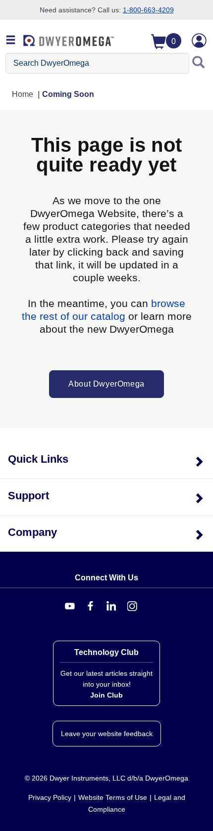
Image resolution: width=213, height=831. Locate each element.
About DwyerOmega (106, 384)
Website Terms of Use (112, 797)
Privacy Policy (49, 797)
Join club (106, 695)
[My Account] (199, 40)
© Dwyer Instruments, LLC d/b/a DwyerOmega (106, 778)
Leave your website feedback (107, 734)
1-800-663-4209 (148, 10)
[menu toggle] (11, 40)
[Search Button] (198, 63)
